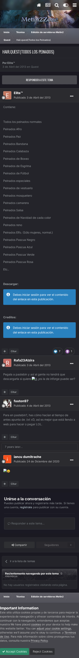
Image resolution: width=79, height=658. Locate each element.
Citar (14, 351)
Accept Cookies (16, 651)
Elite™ (11, 62)
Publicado (32, 97)
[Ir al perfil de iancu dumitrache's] (7, 459)
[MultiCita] (5, 351)
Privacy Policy (39, 640)
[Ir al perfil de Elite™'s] (7, 95)
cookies (36, 624)
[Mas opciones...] (72, 96)
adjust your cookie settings (54, 628)
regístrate (26, 507)
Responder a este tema (39, 80)
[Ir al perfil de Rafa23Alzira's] (7, 363)
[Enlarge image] (34, 378)
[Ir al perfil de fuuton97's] (7, 403)
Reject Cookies (42, 651)
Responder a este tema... (28, 523)
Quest (35, 66)
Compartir (20, 545)
